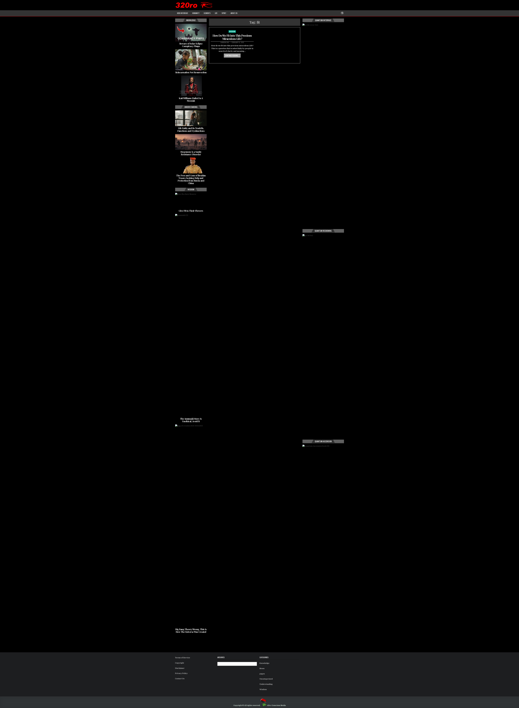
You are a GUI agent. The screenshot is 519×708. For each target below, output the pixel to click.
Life (216, 13)
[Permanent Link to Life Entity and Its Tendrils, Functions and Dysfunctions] (191, 118)
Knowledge (264, 663)
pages (262, 674)
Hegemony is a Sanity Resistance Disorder (191, 153)
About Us (234, 13)
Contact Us (179, 679)
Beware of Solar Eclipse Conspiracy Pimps (191, 45)
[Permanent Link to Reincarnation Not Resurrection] (191, 59)
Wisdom (232, 31)
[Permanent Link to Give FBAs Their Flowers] (191, 201)
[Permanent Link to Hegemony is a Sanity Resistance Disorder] (191, 142)
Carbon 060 (224, 42)
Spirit (224, 13)
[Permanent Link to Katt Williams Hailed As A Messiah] (191, 86)
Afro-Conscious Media (276, 705)
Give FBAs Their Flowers (191, 210)
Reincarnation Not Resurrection (191, 72)
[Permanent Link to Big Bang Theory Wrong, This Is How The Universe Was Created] (191, 525)
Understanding (266, 684)
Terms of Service (182, 658)
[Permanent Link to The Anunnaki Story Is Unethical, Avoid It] (191, 315)
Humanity (195, 13)
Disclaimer (179, 668)
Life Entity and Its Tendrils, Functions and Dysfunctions (190, 129)
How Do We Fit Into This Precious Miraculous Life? (232, 37)
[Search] (342, 13)
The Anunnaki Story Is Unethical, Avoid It (191, 420)
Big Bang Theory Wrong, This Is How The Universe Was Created (191, 630)
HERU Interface (182, 13)
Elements (207, 13)
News (262, 668)
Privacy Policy (181, 673)
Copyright (179, 663)
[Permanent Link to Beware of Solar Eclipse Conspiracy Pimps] (191, 32)
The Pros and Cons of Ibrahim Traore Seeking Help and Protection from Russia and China (191, 179)
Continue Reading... (232, 55)
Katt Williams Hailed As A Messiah (191, 99)
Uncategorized (266, 679)
